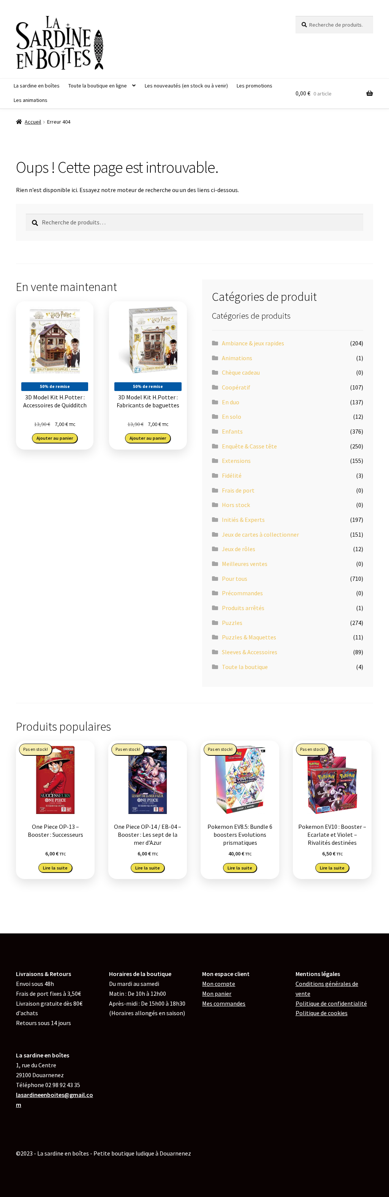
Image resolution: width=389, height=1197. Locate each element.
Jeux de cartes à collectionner (260, 534)
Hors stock (236, 505)
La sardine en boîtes (37, 85)
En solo (231, 416)
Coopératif (236, 387)
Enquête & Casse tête (249, 446)
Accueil (33, 121)
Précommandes (242, 593)
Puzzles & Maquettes (249, 637)
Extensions (236, 460)
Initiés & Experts (243, 519)
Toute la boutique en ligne (97, 85)
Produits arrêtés (243, 608)
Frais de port (238, 490)
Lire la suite (55, 868)
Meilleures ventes (244, 564)
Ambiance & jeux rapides (253, 343)
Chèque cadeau (241, 372)
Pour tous (234, 578)
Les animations (30, 100)
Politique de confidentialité (331, 1003)
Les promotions (254, 85)
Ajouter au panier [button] (54, 438)
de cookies (322, 1013)
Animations (237, 358)
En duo (230, 402)
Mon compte (218, 983)
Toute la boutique (245, 667)
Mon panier (216, 993)
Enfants (232, 431)
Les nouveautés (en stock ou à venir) (186, 85)
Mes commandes (223, 1003)
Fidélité (232, 475)
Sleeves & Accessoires (249, 652)
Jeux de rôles (238, 549)
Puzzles (232, 622)
